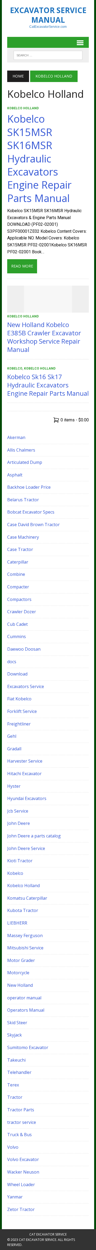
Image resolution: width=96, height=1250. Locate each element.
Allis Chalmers (21, 450)
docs (11, 662)
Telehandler (19, 1072)
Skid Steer (17, 1023)
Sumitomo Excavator (27, 1047)
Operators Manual (25, 1010)
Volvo (12, 1147)
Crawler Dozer (21, 612)
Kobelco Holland (23, 108)
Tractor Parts (20, 1110)
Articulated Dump (24, 462)
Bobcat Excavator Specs (30, 512)
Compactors (19, 599)
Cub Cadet (17, 624)
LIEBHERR (17, 923)
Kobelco (14, 368)
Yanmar (15, 1197)
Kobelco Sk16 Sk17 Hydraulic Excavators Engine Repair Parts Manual (48, 385)
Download (17, 674)
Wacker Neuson (23, 1172)
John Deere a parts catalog (34, 836)
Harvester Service (24, 761)
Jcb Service (17, 811)
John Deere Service (26, 848)
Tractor (14, 1097)
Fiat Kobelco (19, 699)
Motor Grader (21, 960)
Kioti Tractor (20, 861)
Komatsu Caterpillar (27, 898)
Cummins (16, 636)
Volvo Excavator (23, 1159)
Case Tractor (20, 549)
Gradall (14, 749)
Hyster (14, 786)
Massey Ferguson (25, 935)
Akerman (16, 437)
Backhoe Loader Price (29, 487)
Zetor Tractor (21, 1209)
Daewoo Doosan (24, 649)
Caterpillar (17, 562)
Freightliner (19, 724)
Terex (13, 1085)
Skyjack (14, 1035)
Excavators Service (25, 686)
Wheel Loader (21, 1184)
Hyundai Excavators (26, 798)
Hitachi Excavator (24, 774)
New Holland (20, 985)
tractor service (21, 1122)
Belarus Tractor (23, 500)
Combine (16, 574)
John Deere (18, 823)
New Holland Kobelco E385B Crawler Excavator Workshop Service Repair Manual (44, 337)
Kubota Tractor (22, 910)
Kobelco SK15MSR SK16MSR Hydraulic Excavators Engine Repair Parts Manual (39, 158)
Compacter (18, 587)
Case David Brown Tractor (33, 524)
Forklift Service (22, 711)
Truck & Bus (19, 1135)
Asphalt (14, 475)
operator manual (24, 998)
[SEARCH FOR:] (48, 55)
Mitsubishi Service (25, 948)
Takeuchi (16, 1060)
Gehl (11, 736)
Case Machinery (23, 537)
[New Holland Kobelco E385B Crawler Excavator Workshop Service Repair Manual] (48, 309)
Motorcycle (18, 973)
